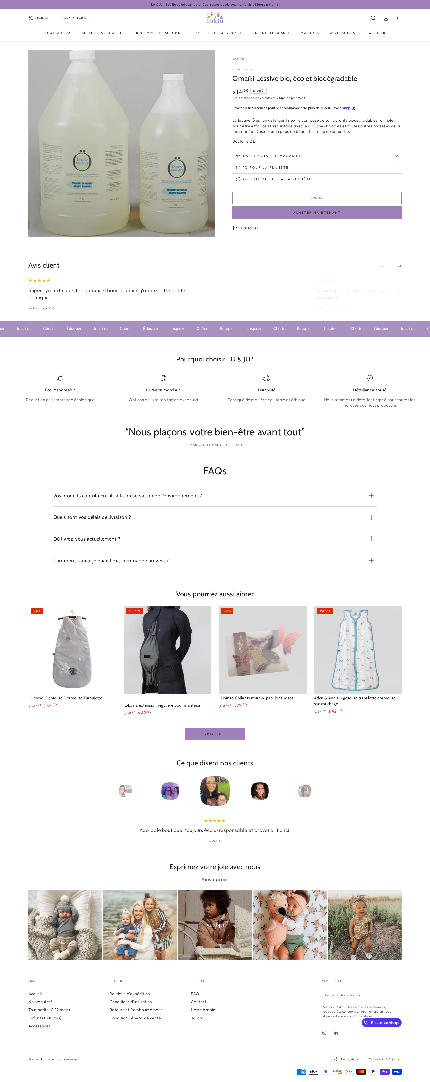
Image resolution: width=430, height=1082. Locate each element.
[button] (373, 18)
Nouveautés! (40, 1001)
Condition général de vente (135, 1017)
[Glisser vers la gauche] (385, 266)
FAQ (195, 993)
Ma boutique (242, 69)
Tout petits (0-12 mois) (49, 1009)
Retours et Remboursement (136, 1009)
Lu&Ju (45, 1059)
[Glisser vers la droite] (396, 266)
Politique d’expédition (130, 993)
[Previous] (114, 791)
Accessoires (39, 1025)
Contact (198, 1001)
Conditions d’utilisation (131, 1001)
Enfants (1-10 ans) (45, 1017)
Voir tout (215, 734)
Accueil (238, 59)
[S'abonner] (399, 995)
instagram (216, 879)
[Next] (316, 791)
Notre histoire (204, 1009)
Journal (198, 1017)
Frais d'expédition (245, 98)
